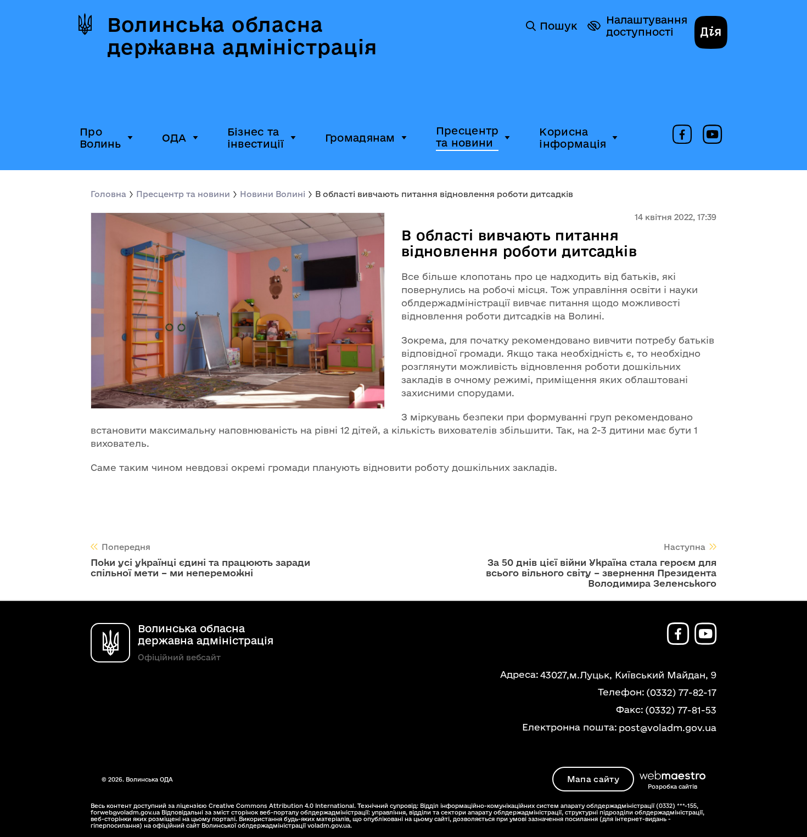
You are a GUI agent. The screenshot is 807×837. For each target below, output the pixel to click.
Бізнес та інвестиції (255, 138)
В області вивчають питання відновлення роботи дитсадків (444, 194)
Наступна (684, 547)
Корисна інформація (572, 138)
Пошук (558, 26)
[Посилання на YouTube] (712, 135)
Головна (108, 194)
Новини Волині (272, 194)
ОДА (174, 138)
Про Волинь (100, 138)
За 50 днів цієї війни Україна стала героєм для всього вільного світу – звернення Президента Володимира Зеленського (601, 572)
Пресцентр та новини (467, 137)
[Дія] (710, 33)
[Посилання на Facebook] (682, 135)
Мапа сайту (593, 779)
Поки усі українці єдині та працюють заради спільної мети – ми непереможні (200, 567)
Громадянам (360, 138)
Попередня (126, 547)
